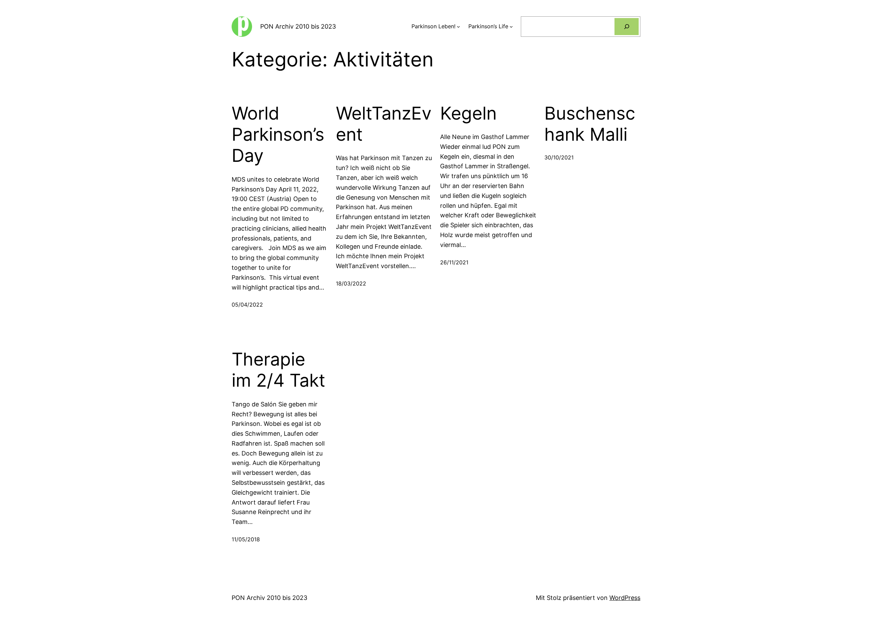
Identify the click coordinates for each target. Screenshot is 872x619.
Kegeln (468, 113)
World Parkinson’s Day (278, 135)
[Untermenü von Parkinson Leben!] (458, 26)
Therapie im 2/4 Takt (278, 370)
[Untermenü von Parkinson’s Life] (511, 26)
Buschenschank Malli (589, 124)
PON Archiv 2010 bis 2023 (298, 26)
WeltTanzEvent (384, 124)
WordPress (624, 597)
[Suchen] (626, 26)
